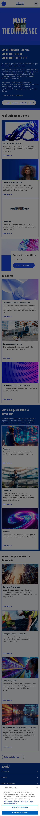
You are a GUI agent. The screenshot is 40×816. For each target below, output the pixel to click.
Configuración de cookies (20, 807)
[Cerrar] (37, 788)
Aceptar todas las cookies (20, 812)
